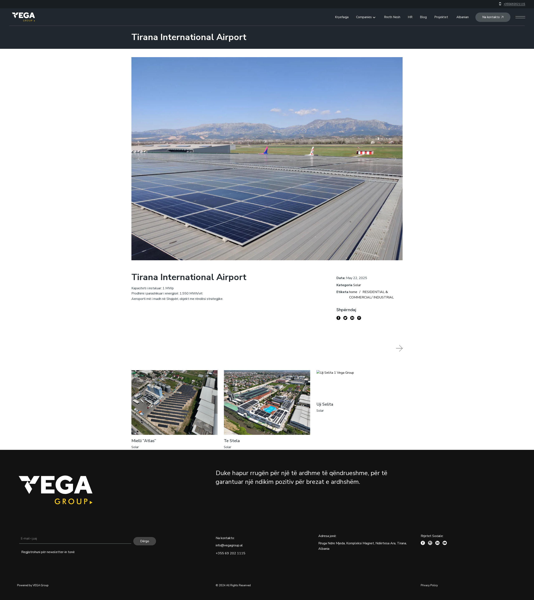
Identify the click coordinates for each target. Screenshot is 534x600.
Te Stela (232, 441)
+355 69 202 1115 (230, 553)
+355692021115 (514, 4)
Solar (357, 285)
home (353, 292)
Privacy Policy (429, 585)
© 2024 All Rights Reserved (233, 585)
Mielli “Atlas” (143, 441)
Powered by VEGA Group (33, 585)
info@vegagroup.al (229, 545)
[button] (140, 158)
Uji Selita (324, 404)
